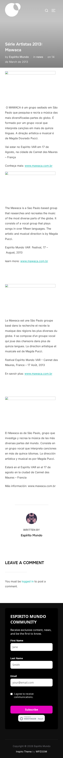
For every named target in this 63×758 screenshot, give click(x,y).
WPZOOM (41, 751)
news (39, 57)
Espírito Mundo (19, 57)
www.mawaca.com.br (38, 165)
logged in (28, 581)
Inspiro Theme (24, 751)
